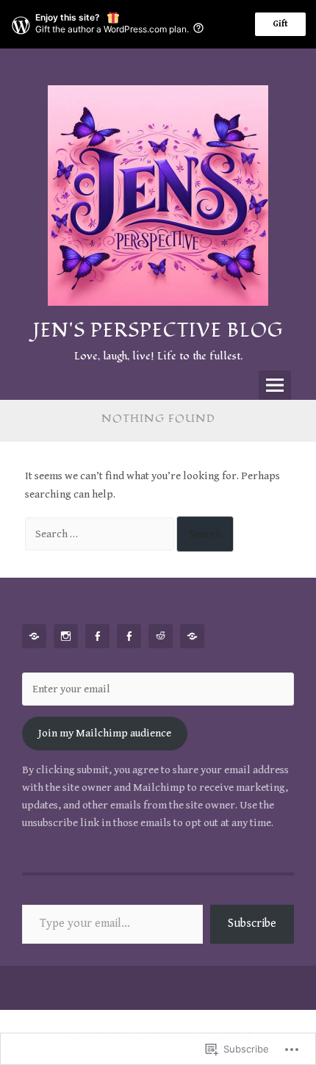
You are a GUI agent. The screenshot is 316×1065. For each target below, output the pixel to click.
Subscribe (252, 923)
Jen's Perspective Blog (158, 331)
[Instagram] (68, 636)
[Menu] (275, 385)
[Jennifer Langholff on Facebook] (131, 636)
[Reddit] (163, 636)
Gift (280, 24)
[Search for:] (100, 534)
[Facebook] (100, 636)
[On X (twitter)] (194, 636)
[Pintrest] (36, 636)
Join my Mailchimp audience (104, 733)
